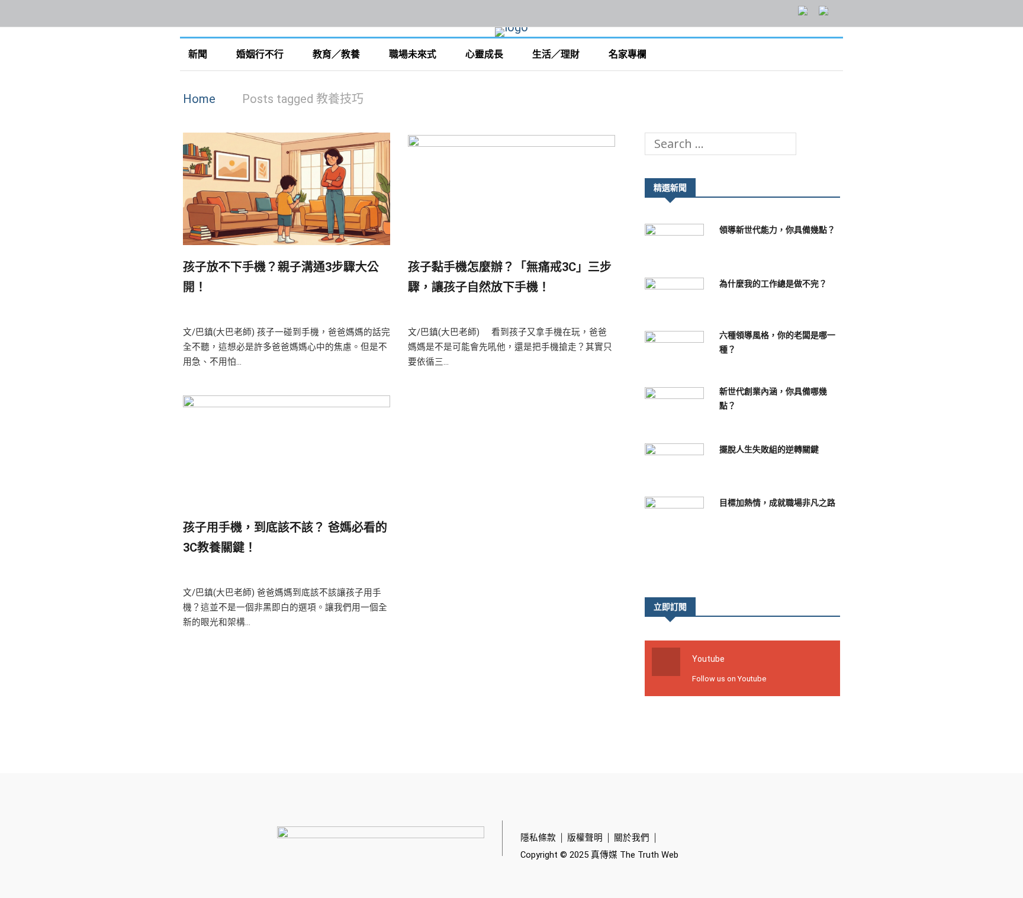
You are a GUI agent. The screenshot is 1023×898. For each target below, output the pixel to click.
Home (199, 99)
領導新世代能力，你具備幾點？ (777, 229)
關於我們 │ (637, 837)
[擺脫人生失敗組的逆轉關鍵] (677, 462)
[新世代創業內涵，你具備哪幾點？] (677, 406)
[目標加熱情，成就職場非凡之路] (677, 515)
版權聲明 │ (590, 837)
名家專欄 (629, 54)
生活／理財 (557, 54)
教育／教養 (337, 54)
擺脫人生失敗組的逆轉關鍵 (769, 449)
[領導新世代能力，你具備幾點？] (677, 242)
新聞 (199, 54)
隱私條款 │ (543, 837)
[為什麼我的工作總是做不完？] (677, 296)
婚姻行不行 (261, 54)
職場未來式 (414, 54)
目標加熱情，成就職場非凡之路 (777, 502)
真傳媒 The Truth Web (633, 854)
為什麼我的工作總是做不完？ (773, 283)
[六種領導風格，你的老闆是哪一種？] (677, 350)
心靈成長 (485, 54)
